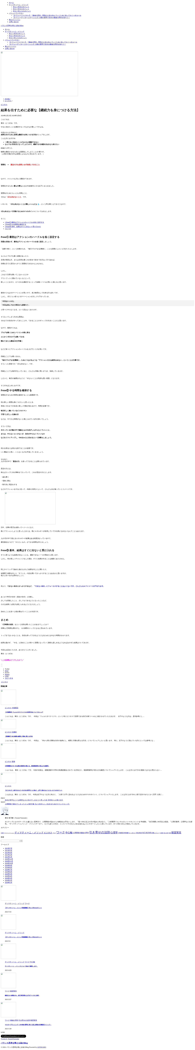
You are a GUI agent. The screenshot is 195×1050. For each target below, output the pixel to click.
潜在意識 (139, 833)
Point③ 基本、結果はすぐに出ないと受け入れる (23, 226)
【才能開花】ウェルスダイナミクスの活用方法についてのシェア (24, 712)
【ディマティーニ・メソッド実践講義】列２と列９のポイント (23, 908)
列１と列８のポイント (17, 33)
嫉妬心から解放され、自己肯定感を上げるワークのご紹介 (22, 995)
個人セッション (10, 46)
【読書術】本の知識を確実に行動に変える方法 (19, 736)
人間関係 (76, 833)
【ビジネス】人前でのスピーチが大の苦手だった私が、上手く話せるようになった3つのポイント (33, 790)
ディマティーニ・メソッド (14, 31)
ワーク (60, 832)
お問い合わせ (10, 48)
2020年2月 (8, 880)
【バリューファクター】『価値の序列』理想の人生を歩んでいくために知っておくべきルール (43, 42)
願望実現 (176, 832)
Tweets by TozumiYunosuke (10, 1039)
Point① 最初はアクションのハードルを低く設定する (24, 222)
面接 (170, 833)
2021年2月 (8, 855)
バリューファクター (12, 40)
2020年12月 (9, 859)
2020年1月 (8, 882)
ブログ (54, 833)
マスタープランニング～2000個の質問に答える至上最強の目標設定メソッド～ (28, 1024)
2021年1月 (8, 857)
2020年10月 (9, 863)
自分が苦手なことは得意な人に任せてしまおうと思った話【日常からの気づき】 (34, 800)
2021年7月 (8, 848)
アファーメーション (9, 833)
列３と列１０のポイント (18, 38)
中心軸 (68, 832)
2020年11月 (9, 861)
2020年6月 (8, 872)
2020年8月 (8, 867)
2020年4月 (8, 876)
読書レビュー (155, 833)
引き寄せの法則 (99, 832)
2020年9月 (8, 865)
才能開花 (121, 833)
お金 (2, 833)
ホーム (7, 29)
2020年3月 (8, 878)
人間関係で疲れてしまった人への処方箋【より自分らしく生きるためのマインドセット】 (37, 804)
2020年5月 (8, 874)
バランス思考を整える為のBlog (12, 25)
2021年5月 (8, 850)
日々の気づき (132, 833)
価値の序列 (84, 833)
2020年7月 (8, 870)
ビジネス (4, 682)
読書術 (162, 833)
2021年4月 (8, 852)
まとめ (8, 229)
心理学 (114, 832)
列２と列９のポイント (17, 36)
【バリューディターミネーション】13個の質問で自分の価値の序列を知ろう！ (37, 44)
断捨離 (126, 833)
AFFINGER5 (41, 1047)
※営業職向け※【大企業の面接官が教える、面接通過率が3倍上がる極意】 (27, 766)
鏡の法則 (166, 833)
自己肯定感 (146, 833)
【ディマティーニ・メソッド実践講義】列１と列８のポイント (23, 937)
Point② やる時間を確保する (15, 224)
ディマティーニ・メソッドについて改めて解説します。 (21, 966)
